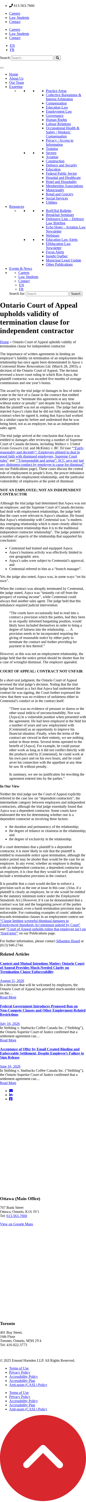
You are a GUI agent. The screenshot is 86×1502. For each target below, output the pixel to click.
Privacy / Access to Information (59, 142)
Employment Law (59, 111)
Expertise (16, 87)
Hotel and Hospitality (61, 182)
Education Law (57, 107)
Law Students (19, 18)
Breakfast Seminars (60, 215)
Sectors (51, 153)
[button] (43, 1500)
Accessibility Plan (22, 1381)
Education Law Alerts (62, 240)
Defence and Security (61, 165)
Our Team (16, 82)
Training (52, 149)
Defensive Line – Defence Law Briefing (65, 221)
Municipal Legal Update (63, 260)
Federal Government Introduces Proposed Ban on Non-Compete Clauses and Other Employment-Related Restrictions (43, 1010)
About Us (16, 78)
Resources (16, 206)
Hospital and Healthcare (63, 178)
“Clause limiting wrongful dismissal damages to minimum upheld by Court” (40, 923)
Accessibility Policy (23, 1376)
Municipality (55, 190)
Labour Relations (58, 124)
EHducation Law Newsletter (58, 246)
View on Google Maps (16, 1224)
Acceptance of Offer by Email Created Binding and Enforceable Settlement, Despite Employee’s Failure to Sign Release (42, 1053)
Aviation (52, 157)
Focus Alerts (55, 252)
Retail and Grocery (59, 194)
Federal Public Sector (61, 173)
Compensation (56, 103)
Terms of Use (19, 1368)
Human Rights (56, 120)
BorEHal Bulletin (58, 211)
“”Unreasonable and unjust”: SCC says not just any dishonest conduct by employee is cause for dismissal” (42, 462)
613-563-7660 (16, 1216)
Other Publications (59, 264)
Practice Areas (56, 91)
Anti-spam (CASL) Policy (28, 1385)
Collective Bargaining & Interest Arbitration (63, 97)
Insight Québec (57, 256)
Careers (14, 13)
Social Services (57, 198)
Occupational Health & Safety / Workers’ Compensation (62, 132)
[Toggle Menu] (2, 67)
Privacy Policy (19, 1372)
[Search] (57, 58)
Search (5, 58)
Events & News (20, 268)
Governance (55, 116)
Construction (55, 161)
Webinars (52, 235)
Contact (14, 22)
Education (53, 169)
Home (13, 74)
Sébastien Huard (68, 941)
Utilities (51, 202)
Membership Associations (64, 186)
